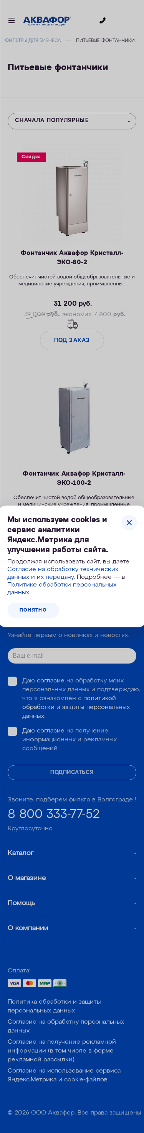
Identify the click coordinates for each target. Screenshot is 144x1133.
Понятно (33, 610)
